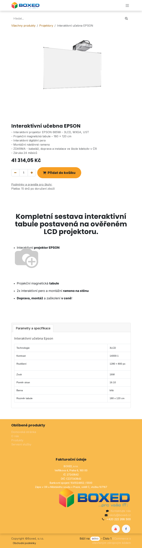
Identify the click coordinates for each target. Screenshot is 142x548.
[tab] (33, 328)
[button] (59, 172)
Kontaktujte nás (120, 511)
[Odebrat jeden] (15, 172)
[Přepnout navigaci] (127, 5)
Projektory (46, 25)
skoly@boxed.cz (120, 515)
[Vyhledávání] (126, 18)
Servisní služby (21, 444)
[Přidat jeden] (32, 172)
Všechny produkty (23, 25)
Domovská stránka (23, 432)
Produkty (17, 440)
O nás (15, 436)
